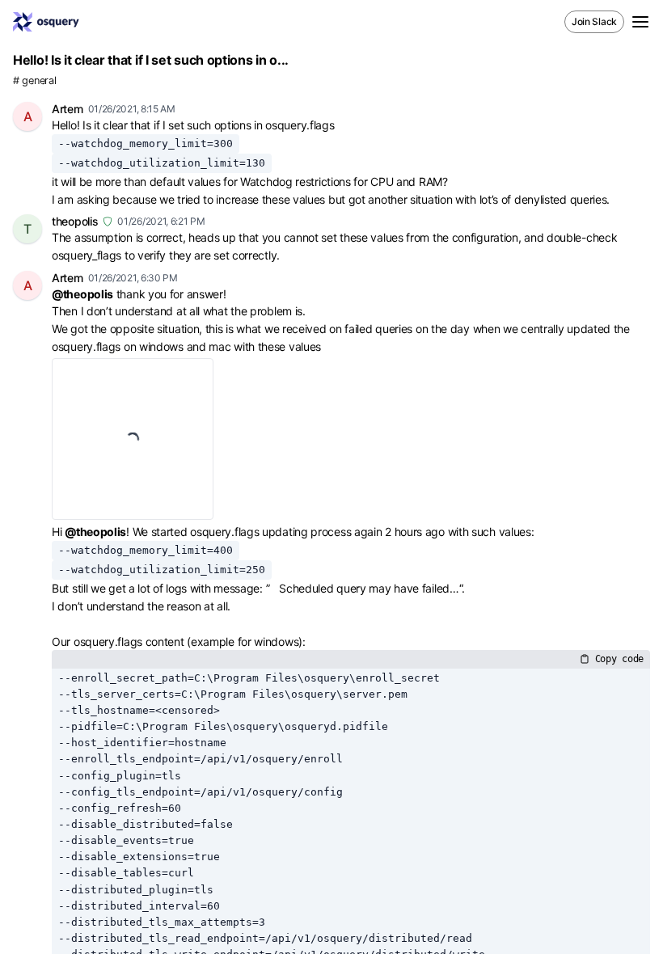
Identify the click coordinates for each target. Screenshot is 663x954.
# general (34, 80)
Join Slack (594, 21)
